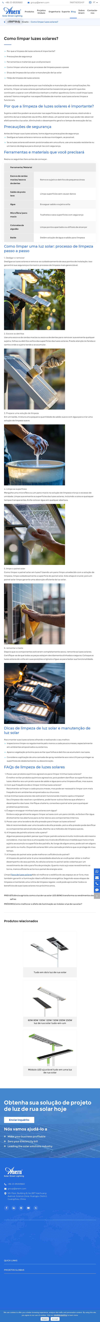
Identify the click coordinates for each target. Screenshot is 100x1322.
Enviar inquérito (19, 1119)
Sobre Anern (81, 11)
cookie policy (60, 1315)
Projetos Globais (41, 11)
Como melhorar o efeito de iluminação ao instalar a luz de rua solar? (48, 904)
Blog (73, 11)
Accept (55, 1319)
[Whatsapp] (97, 871)
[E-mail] (97, 878)
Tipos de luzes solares (21, 875)
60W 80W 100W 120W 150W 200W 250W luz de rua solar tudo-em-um (50, 1022)
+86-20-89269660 (14, 2)
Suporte (66, 11)
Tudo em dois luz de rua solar (50, 972)
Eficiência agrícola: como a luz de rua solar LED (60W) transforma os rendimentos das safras (52, 897)
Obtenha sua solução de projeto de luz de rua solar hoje (47, 1105)
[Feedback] (97, 890)
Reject (45, 1319)
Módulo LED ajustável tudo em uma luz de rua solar (50, 1071)
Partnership (77, 2)
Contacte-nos (92, 11)
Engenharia (54, 11)
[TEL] (97, 884)
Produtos (29, 11)
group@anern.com (40, 2)
